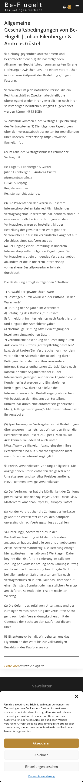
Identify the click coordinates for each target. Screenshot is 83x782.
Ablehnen (41, 755)
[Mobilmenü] (75, 6)
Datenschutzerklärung (41, 776)
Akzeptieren (41, 743)
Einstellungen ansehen (41, 766)
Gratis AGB (11, 666)
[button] (76, 696)
